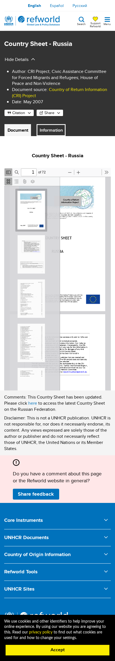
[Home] (32, 21)
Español (57, 5)
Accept (58, 650)
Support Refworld (95, 24)
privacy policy (40, 632)
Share (49, 113)
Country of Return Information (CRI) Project (59, 92)
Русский (80, 5)
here (32, 403)
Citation (18, 113)
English (34, 5)
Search (81, 23)
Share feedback (36, 494)
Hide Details (16, 59)
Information (51, 130)
